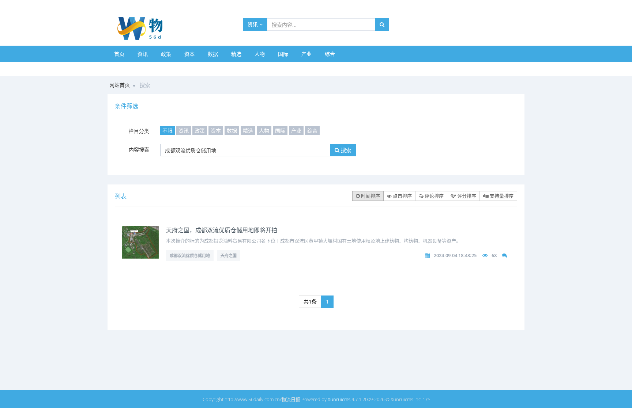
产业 (306, 53)
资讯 (253, 24)
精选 (236, 53)
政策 (166, 53)
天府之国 (229, 255)
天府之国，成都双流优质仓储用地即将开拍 (221, 230)
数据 (213, 53)
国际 (283, 53)
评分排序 (466, 195)
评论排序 (434, 195)
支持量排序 (501, 195)
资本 (189, 53)
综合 (330, 53)
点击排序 (402, 195)
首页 (119, 53)
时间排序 (370, 195)
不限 (167, 130)
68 (494, 255)
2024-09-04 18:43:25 (455, 255)
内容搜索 (139, 149)
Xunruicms (339, 399)
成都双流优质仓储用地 (190, 255)
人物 (260, 53)
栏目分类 (139, 130)
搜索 (345, 149)
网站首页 (119, 84)
